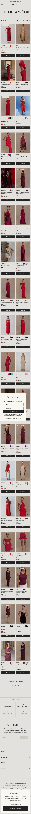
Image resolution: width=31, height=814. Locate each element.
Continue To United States (15, 808)
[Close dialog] (25, 394)
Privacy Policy (15, 418)
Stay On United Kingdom (15, 804)
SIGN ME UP (13, 411)
